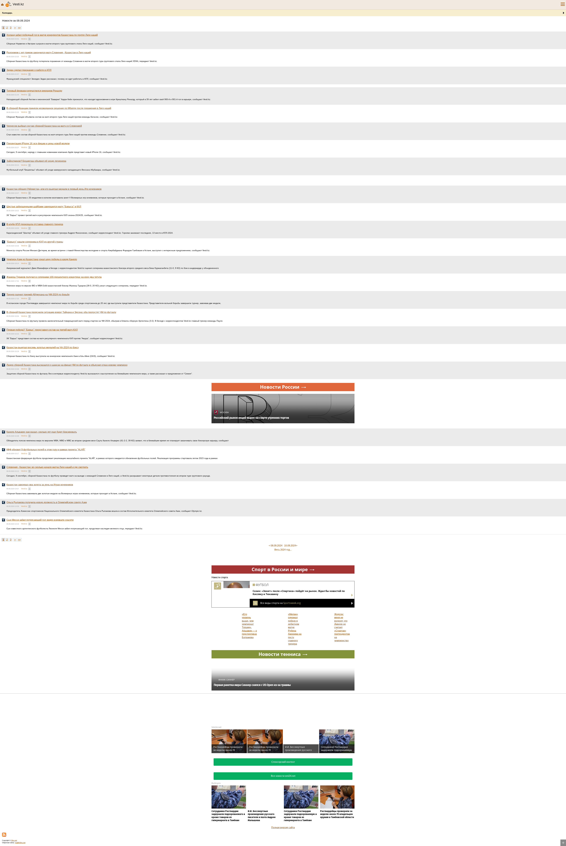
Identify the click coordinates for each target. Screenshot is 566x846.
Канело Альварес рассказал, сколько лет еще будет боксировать (41, 432)
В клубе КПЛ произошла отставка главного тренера (34, 224)
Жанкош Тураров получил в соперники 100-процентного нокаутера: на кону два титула (54, 277)
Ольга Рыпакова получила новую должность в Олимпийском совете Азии (46, 502)
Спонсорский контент (283, 762)
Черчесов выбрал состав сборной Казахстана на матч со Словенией (44, 126)
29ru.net (14, 840)
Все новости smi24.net (283, 776)
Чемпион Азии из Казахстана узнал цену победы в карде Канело (41, 259)
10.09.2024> (290, 545)
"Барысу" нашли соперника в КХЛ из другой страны (34, 242)
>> (19, 27)
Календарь (7, 13)
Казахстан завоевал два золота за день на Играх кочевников (39, 484)
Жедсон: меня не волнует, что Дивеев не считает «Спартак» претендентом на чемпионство (342, 627)
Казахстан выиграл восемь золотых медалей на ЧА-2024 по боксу (42, 347)
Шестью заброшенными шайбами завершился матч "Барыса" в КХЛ (43, 206)
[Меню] (562, 4)
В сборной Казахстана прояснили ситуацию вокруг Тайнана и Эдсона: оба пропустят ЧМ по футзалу (61, 312)
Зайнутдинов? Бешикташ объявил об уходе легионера (36, 161)
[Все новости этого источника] (29, 39)
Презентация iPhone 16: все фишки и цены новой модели (38, 143)
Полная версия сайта (283, 827)
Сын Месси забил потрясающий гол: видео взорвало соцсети (40, 520)
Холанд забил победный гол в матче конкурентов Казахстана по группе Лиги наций (52, 35)
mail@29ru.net (20, 842)
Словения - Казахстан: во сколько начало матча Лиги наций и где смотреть (47, 467)
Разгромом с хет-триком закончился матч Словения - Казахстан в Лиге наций (48, 52)
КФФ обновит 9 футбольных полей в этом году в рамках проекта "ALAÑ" (45, 449)
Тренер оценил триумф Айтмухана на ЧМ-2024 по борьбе (38, 294)
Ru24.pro (216, 783)
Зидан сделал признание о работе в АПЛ (28, 70)
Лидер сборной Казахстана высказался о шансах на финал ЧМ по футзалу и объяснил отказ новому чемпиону (66, 365)
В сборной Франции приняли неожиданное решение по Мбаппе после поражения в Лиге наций (58, 108)
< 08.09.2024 (275, 545)
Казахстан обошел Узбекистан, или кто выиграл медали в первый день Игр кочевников (54, 189)
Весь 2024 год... (283, 549)
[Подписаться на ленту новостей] (4, 835)
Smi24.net (216, 727)
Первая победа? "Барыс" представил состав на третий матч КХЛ (42, 330)
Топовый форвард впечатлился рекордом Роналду (34, 90)
